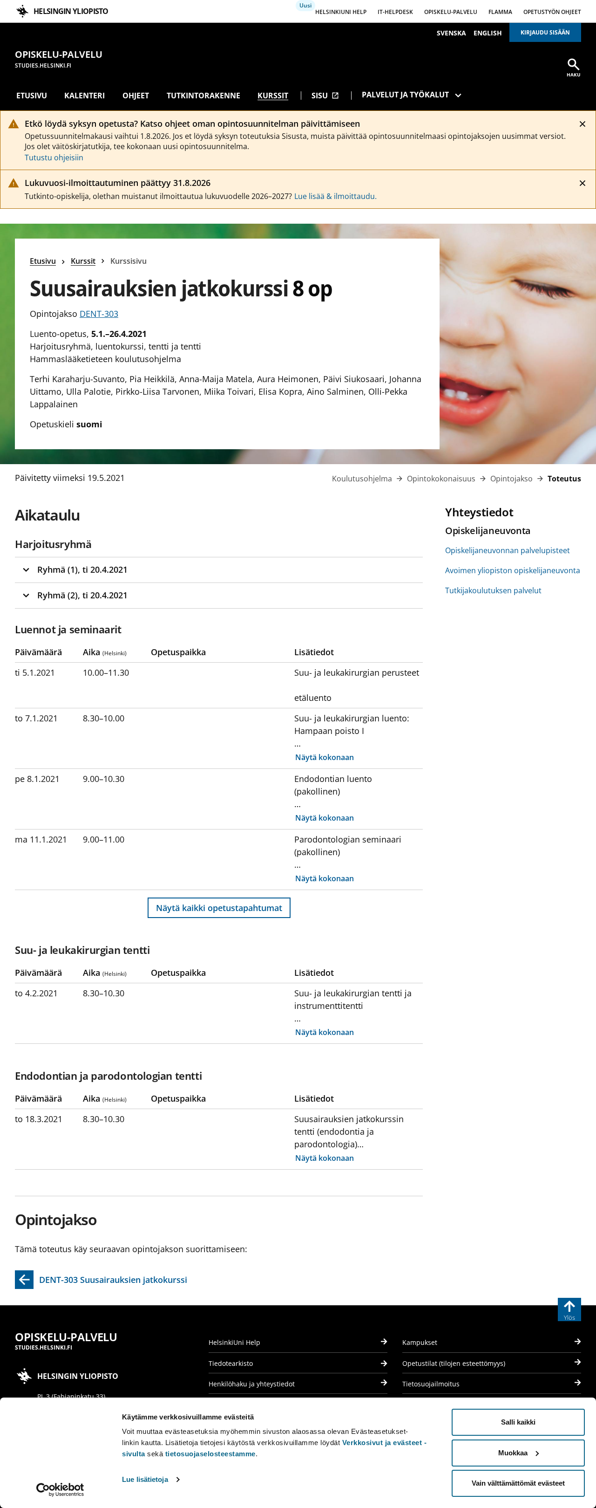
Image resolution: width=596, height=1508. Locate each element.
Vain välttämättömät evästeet (518, 1483)
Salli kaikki (518, 1422)
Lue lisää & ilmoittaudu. (335, 196)
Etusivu (31, 95)
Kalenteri (84, 95)
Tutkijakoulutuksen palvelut (493, 590)
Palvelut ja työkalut (405, 94)
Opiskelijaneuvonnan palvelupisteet (507, 550)
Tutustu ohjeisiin (54, 157)
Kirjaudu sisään (545, 32)
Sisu (325, 95)
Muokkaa (513, 1453)
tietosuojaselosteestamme (210, 1454)
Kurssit (272, 95)
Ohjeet (135, 95)
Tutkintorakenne (203, 95)
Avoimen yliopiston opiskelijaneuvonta (512, 570)
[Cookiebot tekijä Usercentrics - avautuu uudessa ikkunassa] (60, 1490)
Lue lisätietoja (145, 1479)
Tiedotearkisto (231, 1363)
